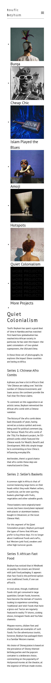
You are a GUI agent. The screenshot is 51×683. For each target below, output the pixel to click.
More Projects (21, 303)
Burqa (15, 63)
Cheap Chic (19, 102)
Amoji (15, 186)
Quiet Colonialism (25, 264)
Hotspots (18, 225)
